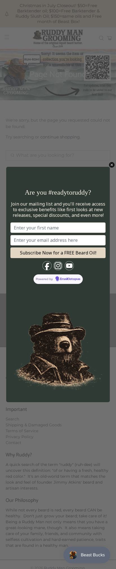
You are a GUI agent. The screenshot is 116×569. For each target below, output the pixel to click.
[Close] (112, 165)
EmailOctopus (70, 279)
